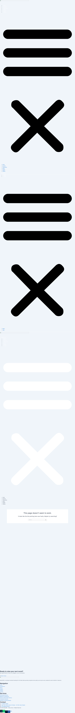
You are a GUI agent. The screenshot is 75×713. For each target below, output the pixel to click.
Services (4, 6)
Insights (4, 10)
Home (4, 5)
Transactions (5, 8)
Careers (4, 12)
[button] (37, 89)
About (4, 9)
